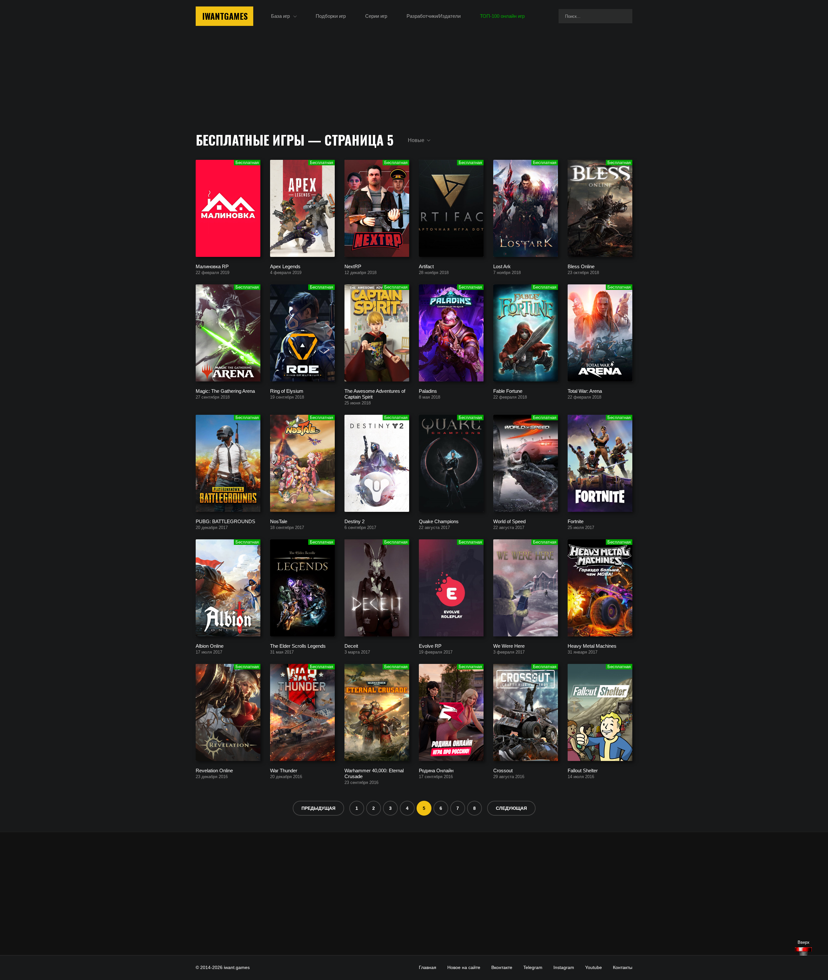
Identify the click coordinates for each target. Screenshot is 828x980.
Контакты (622, 967)
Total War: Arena (585, 390)
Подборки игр (331, 16)
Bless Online (581, 266)
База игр (280, 16)
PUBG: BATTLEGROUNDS (225, 521)
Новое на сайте (463, 967)
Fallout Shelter (583, 770)
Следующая (511, 808)
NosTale (278, 521)
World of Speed (509, 521)
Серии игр (376, 16)
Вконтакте (501, 967)
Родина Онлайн (436, 770)
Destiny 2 (354, 521)
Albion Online (209, 645)
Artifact (426, 266)
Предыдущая (318, 808)
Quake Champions (439, 521)
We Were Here (509, 645)
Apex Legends (285, 266)
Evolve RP (430, 645)
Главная (427, 967)
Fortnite (575, 521)
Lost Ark (502, 266)
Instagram (563, 967)
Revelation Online (214, 770)
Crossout (503, 770)
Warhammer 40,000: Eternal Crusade (374, 773)
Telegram (532, 967)
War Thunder (283, 770)
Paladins (428, 390)
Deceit (351, 645)
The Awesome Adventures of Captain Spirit (374, 393)
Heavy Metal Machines (592, 645)
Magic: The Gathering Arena (225, 390)
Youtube (593, 967)
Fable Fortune (507, 390)
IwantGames (225, 16)
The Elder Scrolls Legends (298, 645)
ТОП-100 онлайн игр (502, 16)
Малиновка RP (212, 266)
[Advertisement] (414, 893)
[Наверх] (803, 951)
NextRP (352, 266)
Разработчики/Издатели (434, 16)
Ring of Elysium (286, 390)
